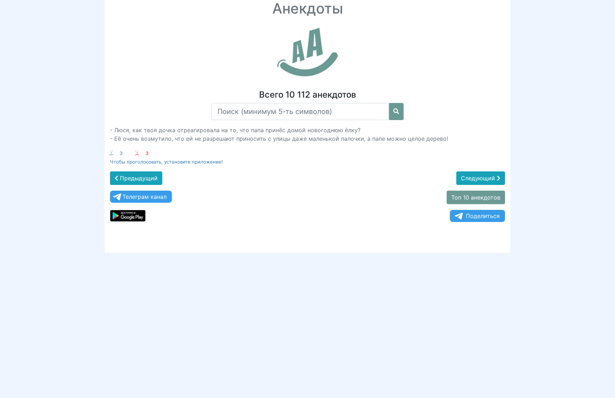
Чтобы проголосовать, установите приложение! (166, 162)
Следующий (479, 178)
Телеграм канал (144, 196)
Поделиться (483, 215)
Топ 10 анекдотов (475, 197)
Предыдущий (138, 178)
